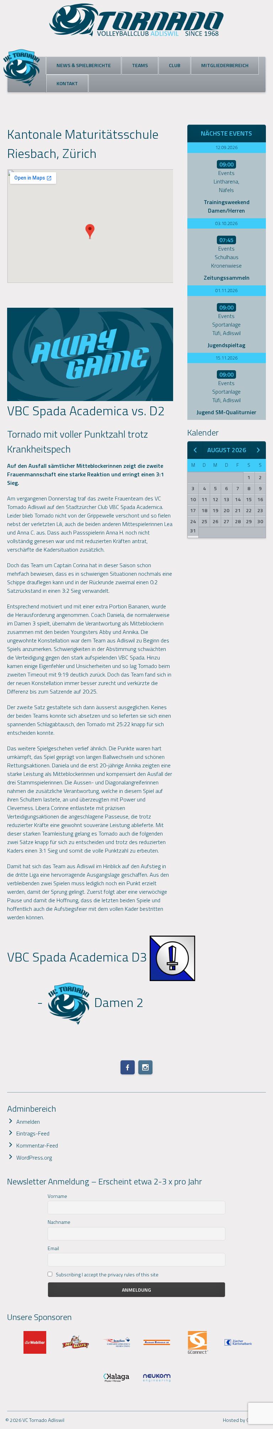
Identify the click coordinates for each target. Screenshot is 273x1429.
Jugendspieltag (226, 345)
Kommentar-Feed (37, 1145)
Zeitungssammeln (227, 277)
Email (53, 1248)
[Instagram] (145, 1067)
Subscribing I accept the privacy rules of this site (107, 1274)
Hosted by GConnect (245, 1420)
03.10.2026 (226, 223)
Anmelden (28, 1121)
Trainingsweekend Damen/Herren (227, 206)
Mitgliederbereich (224, 65)
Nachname (59, 1222)
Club (174, 65)
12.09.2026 (226, 147)
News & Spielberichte (84, 65)
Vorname (57, 1196)
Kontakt (67, 83)
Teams (140, 65)
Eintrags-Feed (32, 1133)
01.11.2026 (226, 290)
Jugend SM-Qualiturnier (226, 412)
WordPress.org (34, 1157)
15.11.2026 (226, 357)
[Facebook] (128, 1067)
